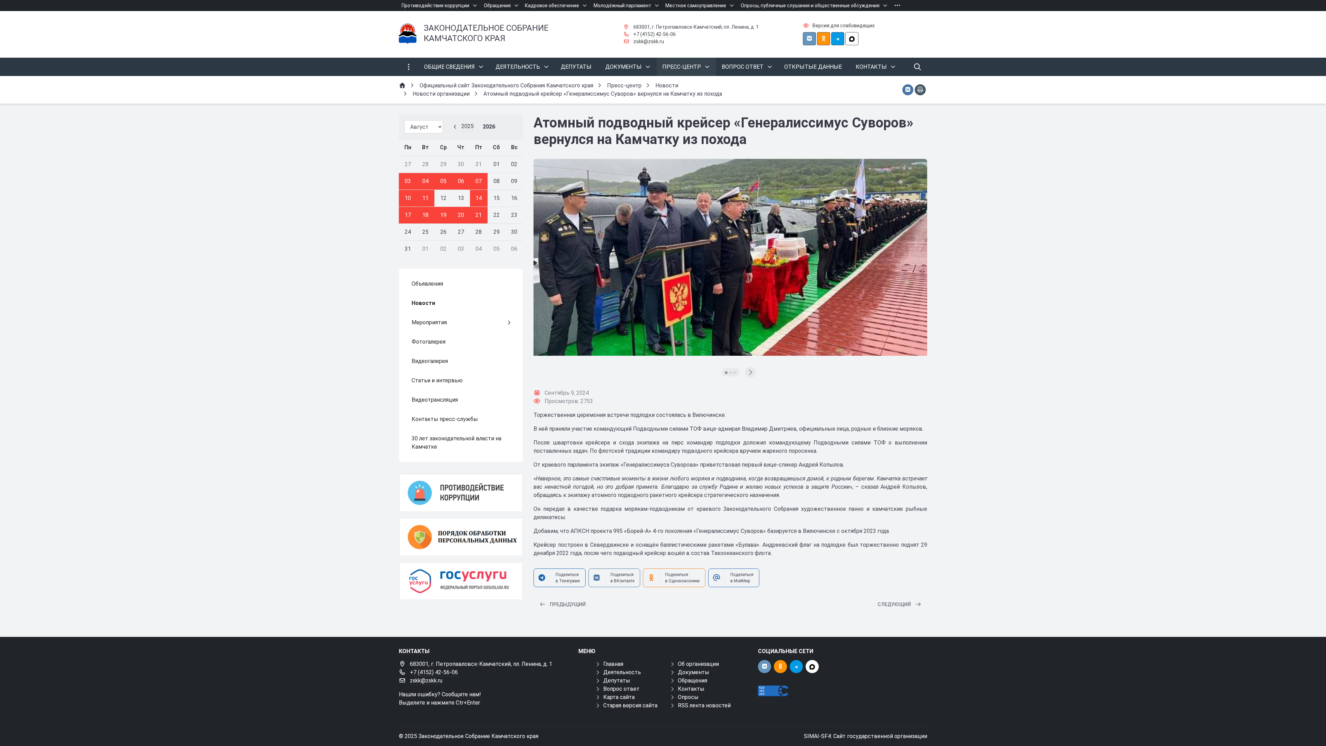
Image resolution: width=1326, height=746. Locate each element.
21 (478, 215)
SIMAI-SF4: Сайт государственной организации (865, 736)
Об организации (698, 664)
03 (408, 181)
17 (408, 215)
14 (478, 198)
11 (425, 198)
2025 (467, 126)
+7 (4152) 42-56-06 (654, 34)
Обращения (692, 680)
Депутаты (616, 680)
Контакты (691, 689)
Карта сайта (619, 697)
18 (425, 215)
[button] (726, 372)
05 (443, 181)
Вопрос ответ (621, 689)
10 (408, 198)
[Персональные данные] (461, 537)
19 (443, 215)
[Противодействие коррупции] (461, 493)
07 (478, 181)
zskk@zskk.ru (648, 41)
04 (425, 181)
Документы (693, 672)
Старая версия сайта (630, 705)
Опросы (688, 697)
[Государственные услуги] (461, 581)
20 (461, 215)
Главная (613, 664)
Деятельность (622, 672)
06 (461, 181)
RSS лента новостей (704, 705)
